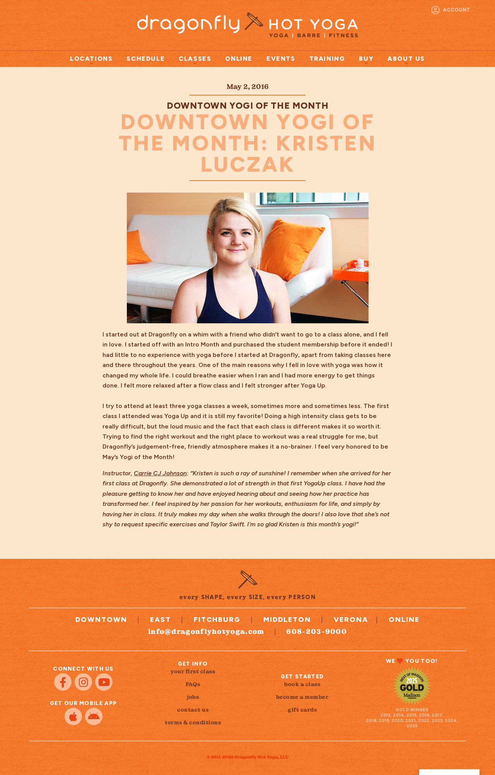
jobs (193, 696)
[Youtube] (104, 682)
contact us (192, 709)
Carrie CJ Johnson (160, 473)
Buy (366, 58)
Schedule (145, 58)
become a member (302, 696)
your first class (193, 671)
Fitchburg (217, 619)
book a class (302, 684)
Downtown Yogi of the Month (248, 105)
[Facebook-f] (63, 682)
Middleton (287, 619)
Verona (351, 619)
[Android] (93, 716)
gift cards (302, 709)
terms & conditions (193, 722)
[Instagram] (83, 682)
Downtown (101, 619)
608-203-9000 (316, 631)
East (160, 619)
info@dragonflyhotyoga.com (206, 631)
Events (280, 58)
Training (327, 58)
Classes (195, 58)
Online (239, 58)
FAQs (193, 684)
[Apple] (73, 716)
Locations (91, 58)
